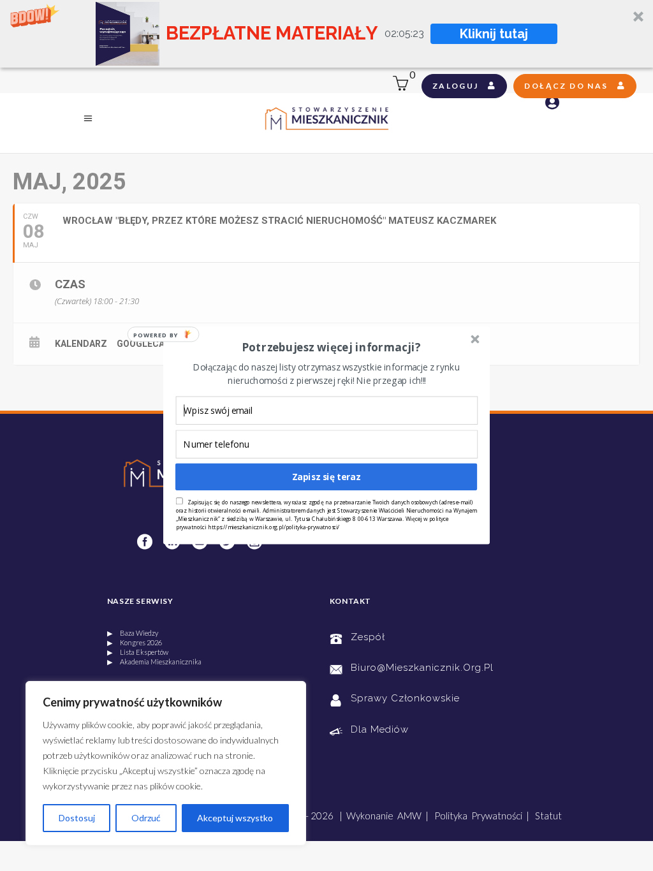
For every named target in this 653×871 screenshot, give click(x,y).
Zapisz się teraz (326, 477)
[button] (331, 347)
